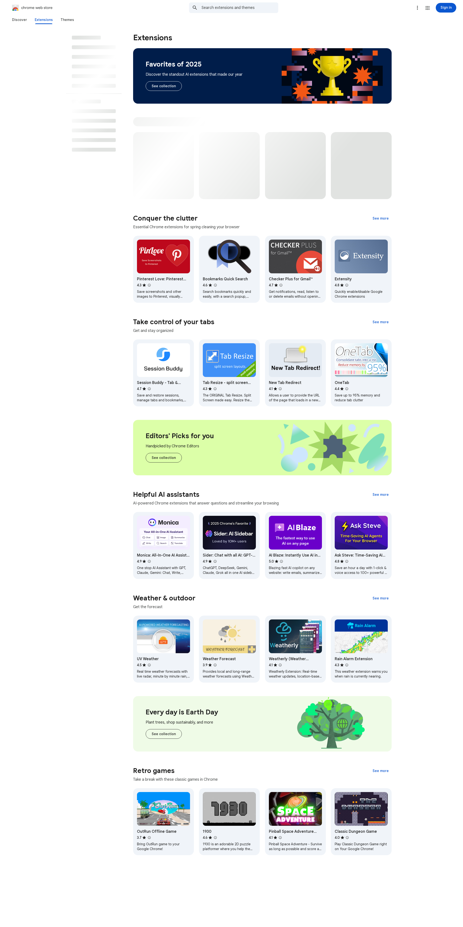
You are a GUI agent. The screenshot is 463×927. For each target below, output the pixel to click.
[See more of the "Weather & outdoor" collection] (381, 598)
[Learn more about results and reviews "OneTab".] (347, 389)
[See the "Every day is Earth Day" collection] (164, 734)
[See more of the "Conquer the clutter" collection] (381, 218)
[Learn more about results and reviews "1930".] (215, 837)
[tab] (19, 19)
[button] (427, 8)
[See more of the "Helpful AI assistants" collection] (381, 494)
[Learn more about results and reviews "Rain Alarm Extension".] (347, 665)
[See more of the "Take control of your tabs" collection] (381, 322)
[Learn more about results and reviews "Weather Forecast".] (215, 665)
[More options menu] (417, 8)
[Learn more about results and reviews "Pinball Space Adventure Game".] (280, 837)
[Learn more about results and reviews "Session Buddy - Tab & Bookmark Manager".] (149, 389)
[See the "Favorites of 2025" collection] (164, 86)
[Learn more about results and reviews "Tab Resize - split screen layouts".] (215, 389)
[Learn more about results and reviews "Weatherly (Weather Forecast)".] (280, 665)
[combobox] (240, 8)
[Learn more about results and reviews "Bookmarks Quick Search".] (215, 285)
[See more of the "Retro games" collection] (381, 771)
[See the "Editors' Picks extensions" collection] (164, 458)
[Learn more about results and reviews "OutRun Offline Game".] (149, 837)
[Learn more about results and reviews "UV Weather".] (149, 665)
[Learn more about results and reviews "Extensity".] (347, 285)
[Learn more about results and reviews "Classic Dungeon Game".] (347, 837)
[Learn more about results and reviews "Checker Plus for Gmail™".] (281, 285)
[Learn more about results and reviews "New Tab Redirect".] (280, 389)
